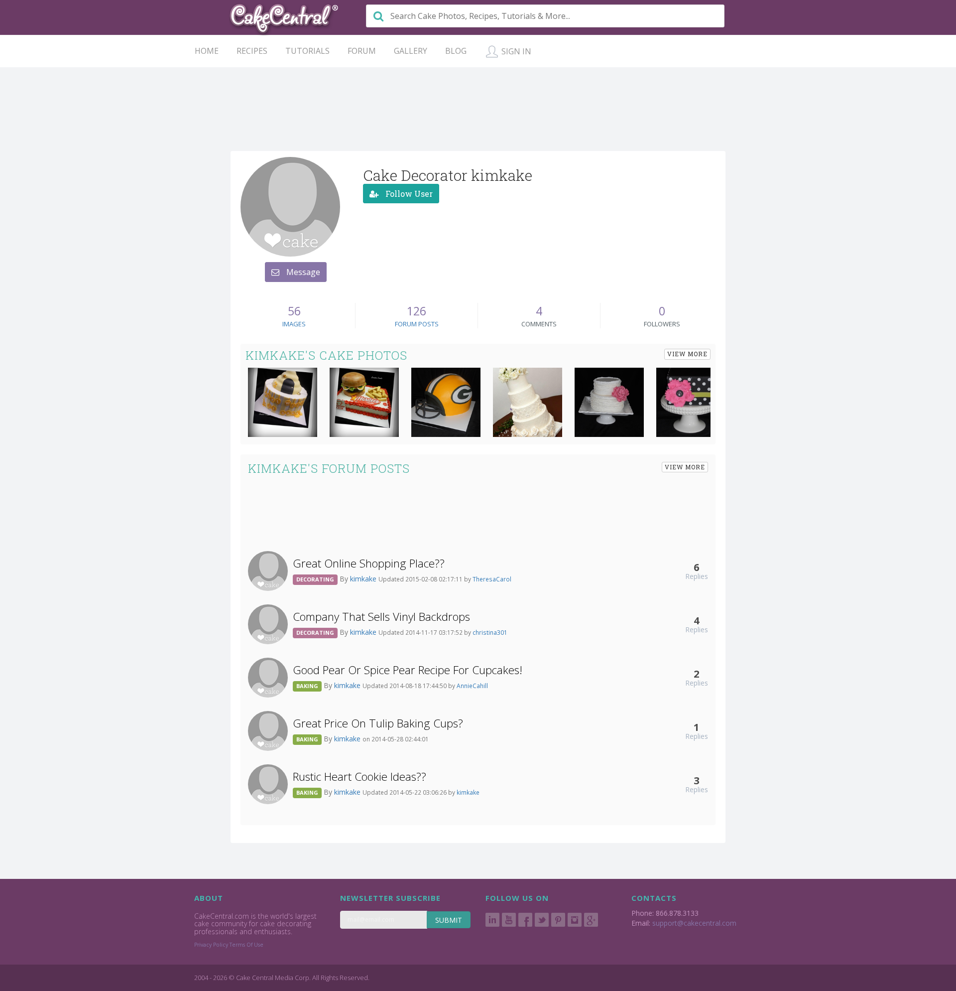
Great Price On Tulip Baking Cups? (378, 723)
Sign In (515, 51)
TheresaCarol (492, 579)
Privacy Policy (211, 944)
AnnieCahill (472, 686)
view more (687, 354)
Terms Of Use (246, 944)
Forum (362, 50)
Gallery (410, 50)
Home (207, 50)
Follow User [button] (408, 193)
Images (294, 323)
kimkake (364, 578)
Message (302, 272)
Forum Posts (417, 323)
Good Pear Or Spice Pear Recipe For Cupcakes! (407, 670)
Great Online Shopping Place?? (369, 563)
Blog (456, 50)
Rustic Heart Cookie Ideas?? (359, 776)
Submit (448, 920)
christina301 (490, 632)
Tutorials (307, 50)
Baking (307, 686)
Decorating (315, 579)
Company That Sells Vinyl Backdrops (381, 616)
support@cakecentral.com (694, 923)
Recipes (252, 50)
